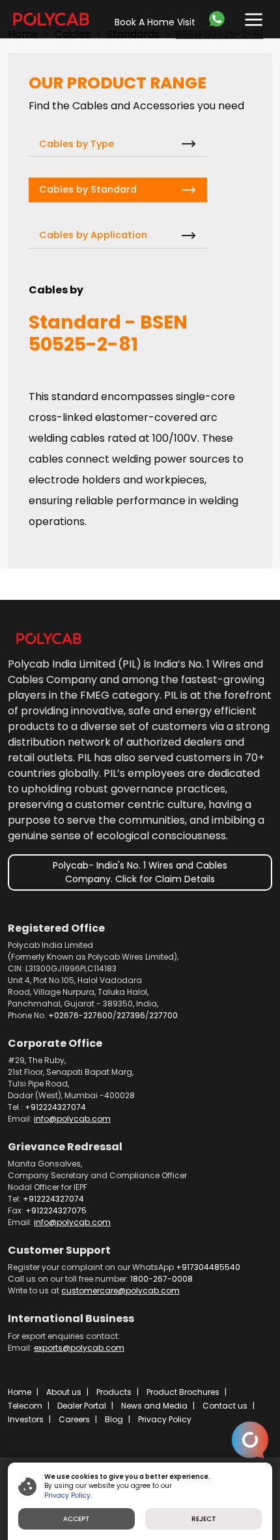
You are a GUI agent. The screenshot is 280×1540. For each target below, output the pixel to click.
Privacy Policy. (68, 1495)
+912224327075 (56, 1210)
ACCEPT (76, 1519)
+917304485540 (208, 1267)
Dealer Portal (81, 1405)
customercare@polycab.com (120, 1290)
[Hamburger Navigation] (250, 16)
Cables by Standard (88, 189)
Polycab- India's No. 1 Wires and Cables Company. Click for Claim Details (140, 872)
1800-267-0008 (161, 1278)
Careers (74, 1419)
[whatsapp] (220, 19)
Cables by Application (93, 234)
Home (19, 1392)
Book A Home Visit (155, 22)
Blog (114, 1419)
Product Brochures (183, 1392)
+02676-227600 (80, 1015)
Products (114, 1392)
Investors (26, 1419)
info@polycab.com (72, 1118)
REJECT (203, 1519)
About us (63, 1392)
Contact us (225, 1405)
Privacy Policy (164, 1419)
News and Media (154, 1405)
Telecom (25, 1405)
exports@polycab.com (79, 1347)
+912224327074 (55, 1107)
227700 (163, 1015)
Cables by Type (76, 143)
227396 (131, 1015)
